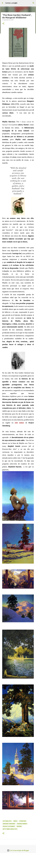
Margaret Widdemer (9, 823)
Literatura (22, 821)
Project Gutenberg (9, 826)
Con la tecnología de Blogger (19, 850)
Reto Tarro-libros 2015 (10, 829)
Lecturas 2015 (7, 821)
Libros (15, 821)
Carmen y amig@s (11, 3)
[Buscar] (33, 3)
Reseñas (19, 826)
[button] (3, 23)
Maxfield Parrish (22, 823)
